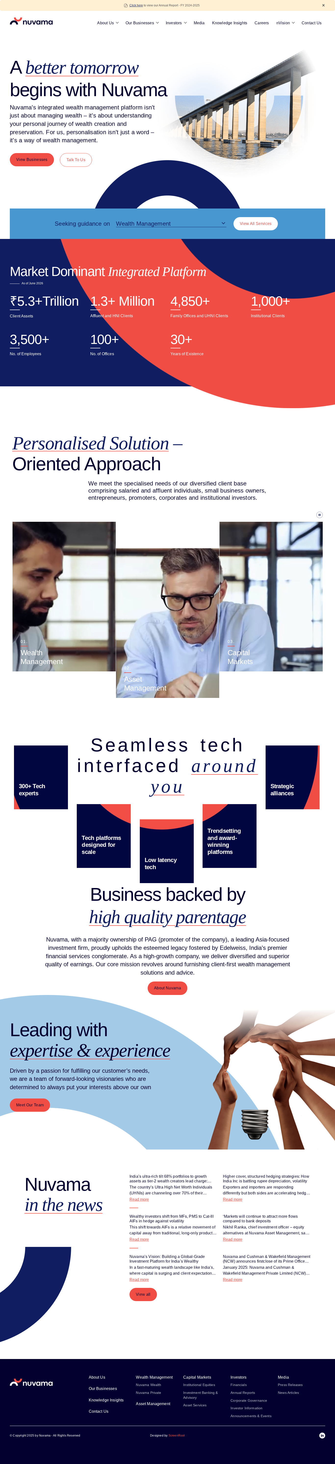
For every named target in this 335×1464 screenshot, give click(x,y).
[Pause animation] (167, 515)
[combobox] (171, 223)
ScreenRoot (176, 1435)
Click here (136, 5)
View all (143, 1294)
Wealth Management (154, 1377)
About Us (105, 23)
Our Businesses (140, 23)
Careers (262, 23)
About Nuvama (167, 988)
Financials (239, 1385)
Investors (174, 23)
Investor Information (246, 1408)
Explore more (32, 656)
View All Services (255, 224)
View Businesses (32, 159)
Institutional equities (199, 1385)
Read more (139, 1199)
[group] (64, 596)
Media (199, 23)
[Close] (323, 5)
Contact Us (312, 23)
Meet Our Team (30, 1105)
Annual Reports (243, 1393)
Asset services (194, 1405)
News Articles (288, 1393)
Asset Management (153, 1404)
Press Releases (290, 1385)
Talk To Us (75, 160)
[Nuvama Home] (31, 21)
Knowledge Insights (229, 23)
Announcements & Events (251, 1416)
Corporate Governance (249, 1400)
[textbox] (171, 223)
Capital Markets (197, 1377)
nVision (283, 23)
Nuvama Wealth (148, 1385)
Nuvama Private (148, 1393)
